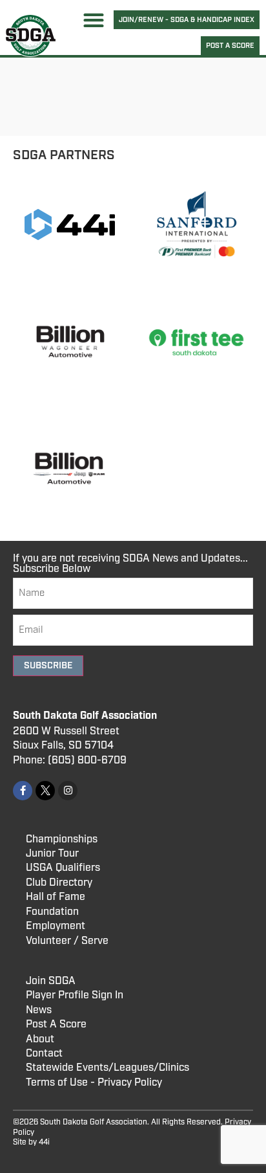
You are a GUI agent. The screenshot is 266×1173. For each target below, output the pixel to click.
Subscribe (48, 666)
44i (44, 1142)
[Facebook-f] (22, 790)
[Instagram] (67, 790)
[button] (93, 19)
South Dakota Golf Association (85, 716)
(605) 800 (72, 760)
